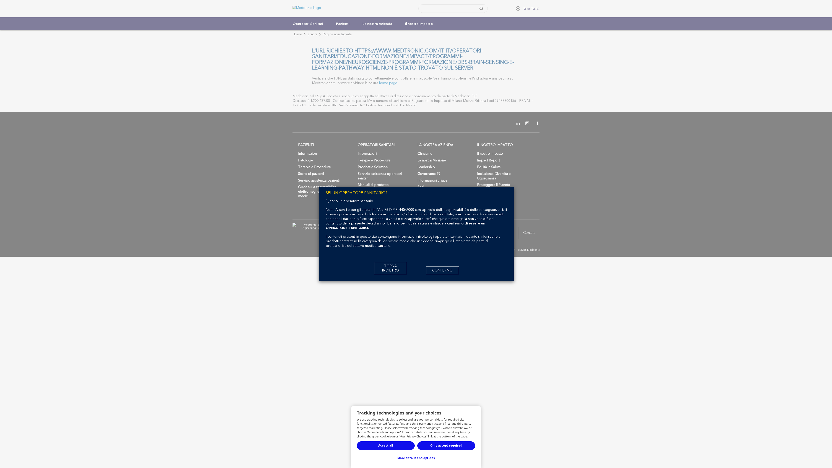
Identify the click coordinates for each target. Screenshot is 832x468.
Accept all (385, 445)
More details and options (416, 458)
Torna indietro (390, 268)
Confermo (442, 270)
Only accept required (446, 445)
